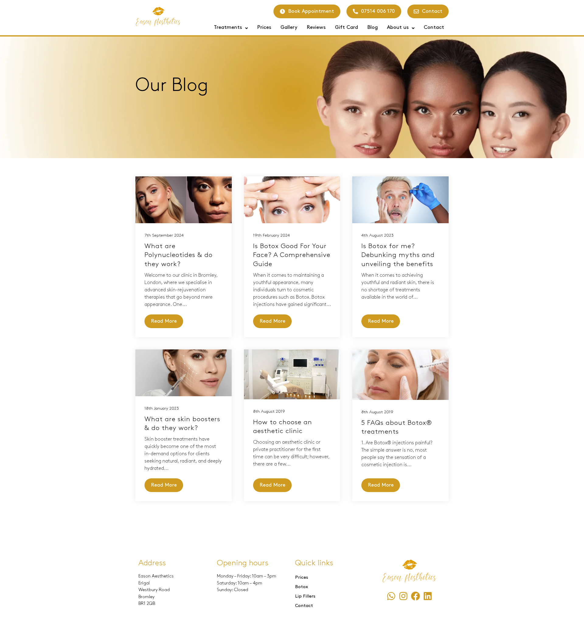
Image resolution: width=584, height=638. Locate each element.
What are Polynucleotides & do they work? (178, 255)
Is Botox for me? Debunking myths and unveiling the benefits (398, 255)
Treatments (228, 27)
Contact (434, 27)
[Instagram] (403, 596)
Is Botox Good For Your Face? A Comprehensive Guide (291, 255)
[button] (230, 27)
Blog (372, 27)
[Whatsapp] (391, 596)
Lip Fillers (305, 596)
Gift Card (346, 27)
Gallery (288, 27)
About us (398, 27)
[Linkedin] (427, 596)
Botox (301, 587)
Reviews (316, 27)
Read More (164, 321)
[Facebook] (415, 596)
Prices (264, 27)
